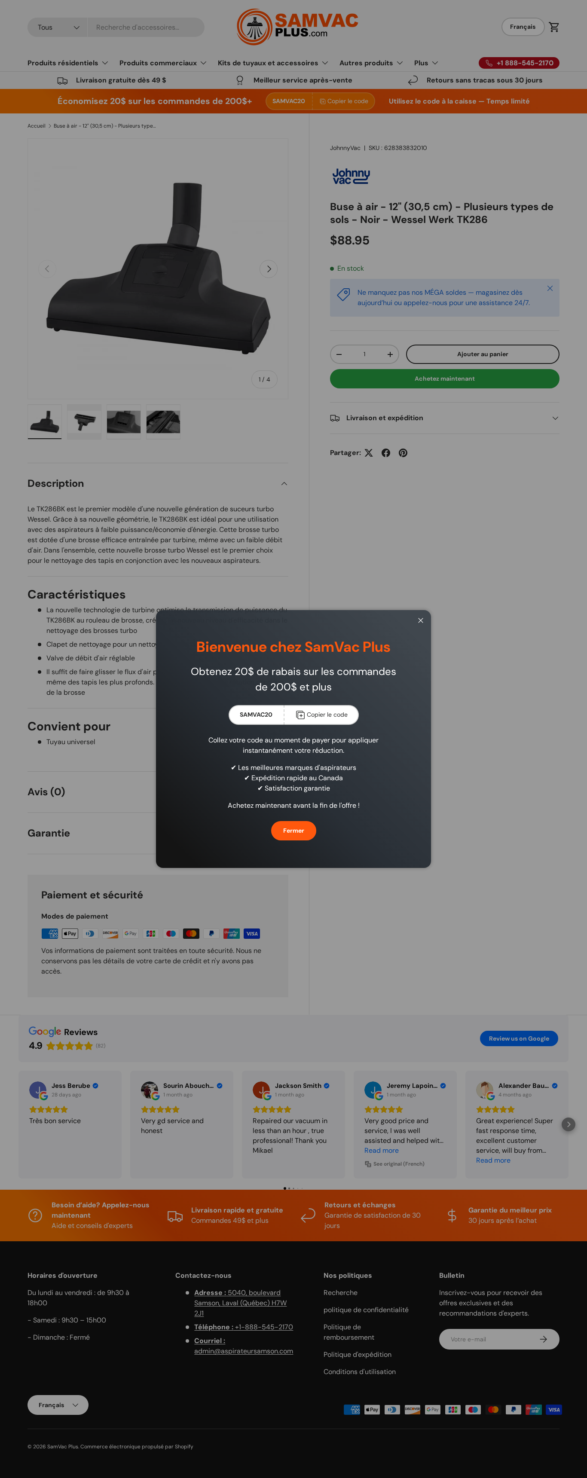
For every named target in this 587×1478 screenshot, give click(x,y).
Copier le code (327, 714)
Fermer (293, 830)
